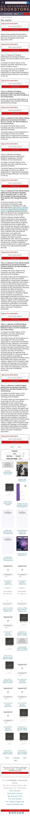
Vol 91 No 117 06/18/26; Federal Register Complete (8, 681)
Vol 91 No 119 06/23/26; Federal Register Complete (8, 657)
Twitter (13, 813)
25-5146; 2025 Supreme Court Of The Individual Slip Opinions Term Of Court (8, 558)
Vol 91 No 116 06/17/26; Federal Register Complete (22, 752)
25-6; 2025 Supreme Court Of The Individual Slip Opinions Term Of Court (22, 532)
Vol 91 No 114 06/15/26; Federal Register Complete (22, 728)
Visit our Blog (15, 810)
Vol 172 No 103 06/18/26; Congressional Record (8, 633)
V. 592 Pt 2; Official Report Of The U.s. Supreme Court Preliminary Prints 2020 (22, 609)
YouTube (18, 813)
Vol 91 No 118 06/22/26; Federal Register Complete (22, 633)
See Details (15, 773)
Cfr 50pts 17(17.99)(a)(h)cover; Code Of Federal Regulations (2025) (22, 505)
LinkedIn (23, 813)
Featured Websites (15, 804)
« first (7, 758)
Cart (26, 14)
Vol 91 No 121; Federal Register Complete (8, 503)
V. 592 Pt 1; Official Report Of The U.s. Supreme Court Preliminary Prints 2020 (8, 609)
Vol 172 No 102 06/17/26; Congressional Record (8, 704)
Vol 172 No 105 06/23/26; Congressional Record (22, 582)
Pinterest (20, 813)
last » (20, 447)
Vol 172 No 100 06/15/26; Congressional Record (22, 704)
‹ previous (16, 758)
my (6, 14)
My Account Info (15, 796)
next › (12, 447)
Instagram (15, 813)
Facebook (10, 813)
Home (2, 17)
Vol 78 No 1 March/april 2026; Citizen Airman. (7, 472)
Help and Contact (15, 793)
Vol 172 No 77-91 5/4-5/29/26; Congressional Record (22, 681)
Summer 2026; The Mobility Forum (22, 554)
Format (15, 451)
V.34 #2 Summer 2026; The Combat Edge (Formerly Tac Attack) (22, 648)
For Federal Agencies (15, 801)
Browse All (9, 17)
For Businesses (15, 799)
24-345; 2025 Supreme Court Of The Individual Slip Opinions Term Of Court (8, 532)
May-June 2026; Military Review (22, 480)
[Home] (15, 10)
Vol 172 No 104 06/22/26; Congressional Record (8, 582)
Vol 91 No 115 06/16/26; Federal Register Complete (8, 752)
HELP (16, 14)
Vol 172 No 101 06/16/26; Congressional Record (8, 728)
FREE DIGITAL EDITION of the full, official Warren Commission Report (14, 209)
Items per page (12, 458)
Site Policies (14, 791)
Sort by (9, 456)
